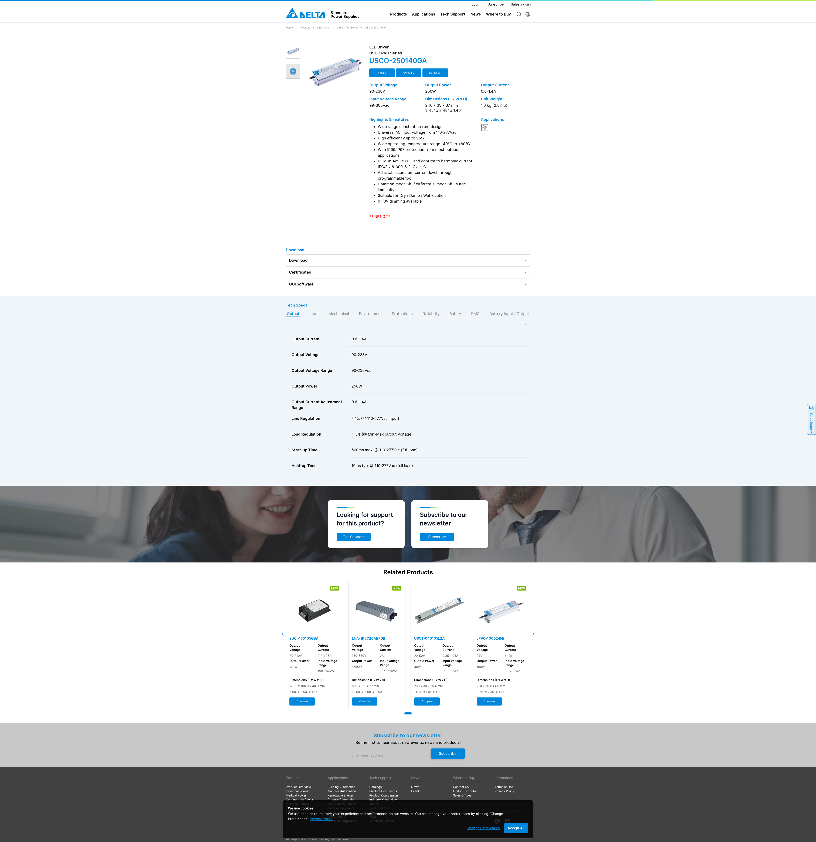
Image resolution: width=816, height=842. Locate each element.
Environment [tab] (370, 313)
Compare (408, 72)
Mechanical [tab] (339, 313)
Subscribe (437, 537)
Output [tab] (293, 313)
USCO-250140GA (376, 27)
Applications (423, 14)
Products (305, 27)
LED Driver (323, 27)
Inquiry (382, 72)
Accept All (516, 828)
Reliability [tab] (431, 313)
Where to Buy (498, 14)
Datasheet (435, 72)
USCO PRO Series (347, 27)
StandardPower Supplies (345, 14)
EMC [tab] (475, 313)
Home (289, 27)
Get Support (354, 537)
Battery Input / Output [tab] (509, 313)
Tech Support (452, 14)
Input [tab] (314, 313)
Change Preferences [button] (483, 828)
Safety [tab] (455, 313)
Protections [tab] (402, 313)
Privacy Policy (321, 819)
